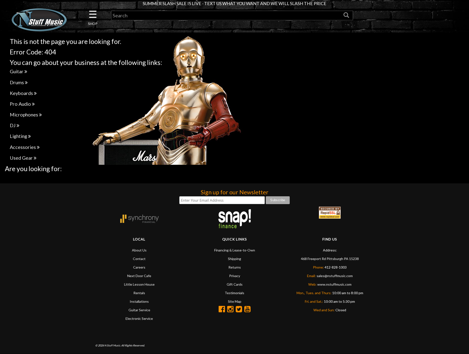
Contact (139, 259)
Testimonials (234, 293)
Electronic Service (139, 318)
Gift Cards (235, 284)
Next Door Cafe (139, 276)
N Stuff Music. (112, 345)
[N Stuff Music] (39, 20)
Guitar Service (139, 310)
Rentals (139, 293)
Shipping (234, 259)
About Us (139, 250)
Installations (139, 301)
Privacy (234, 276)
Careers (139, 267)
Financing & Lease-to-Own (234, 250)
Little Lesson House (139, 284)
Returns (234, 267)
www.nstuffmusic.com (334, 284)
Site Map (234, 301)
